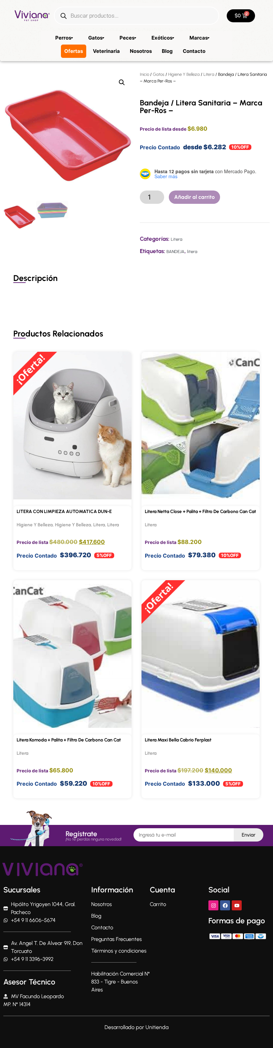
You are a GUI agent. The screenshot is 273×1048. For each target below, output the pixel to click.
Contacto (194, 51)
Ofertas (73, 51)
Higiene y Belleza (73, 525)
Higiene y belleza (184, 74)
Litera (208, 74)
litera (192, 251)
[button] (122, 82)
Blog (167, 51)
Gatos (95, 38)
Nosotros (141, 51)
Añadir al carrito (194, 197)
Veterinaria (106, 51)
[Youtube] (237, 905)
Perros (63, 38)
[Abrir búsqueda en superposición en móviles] (137, 15)
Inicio (144, 74)
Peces (127, 38)
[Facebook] (225, 905)
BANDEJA (175, 251)
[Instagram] (213, 905)
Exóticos (161, 38)
